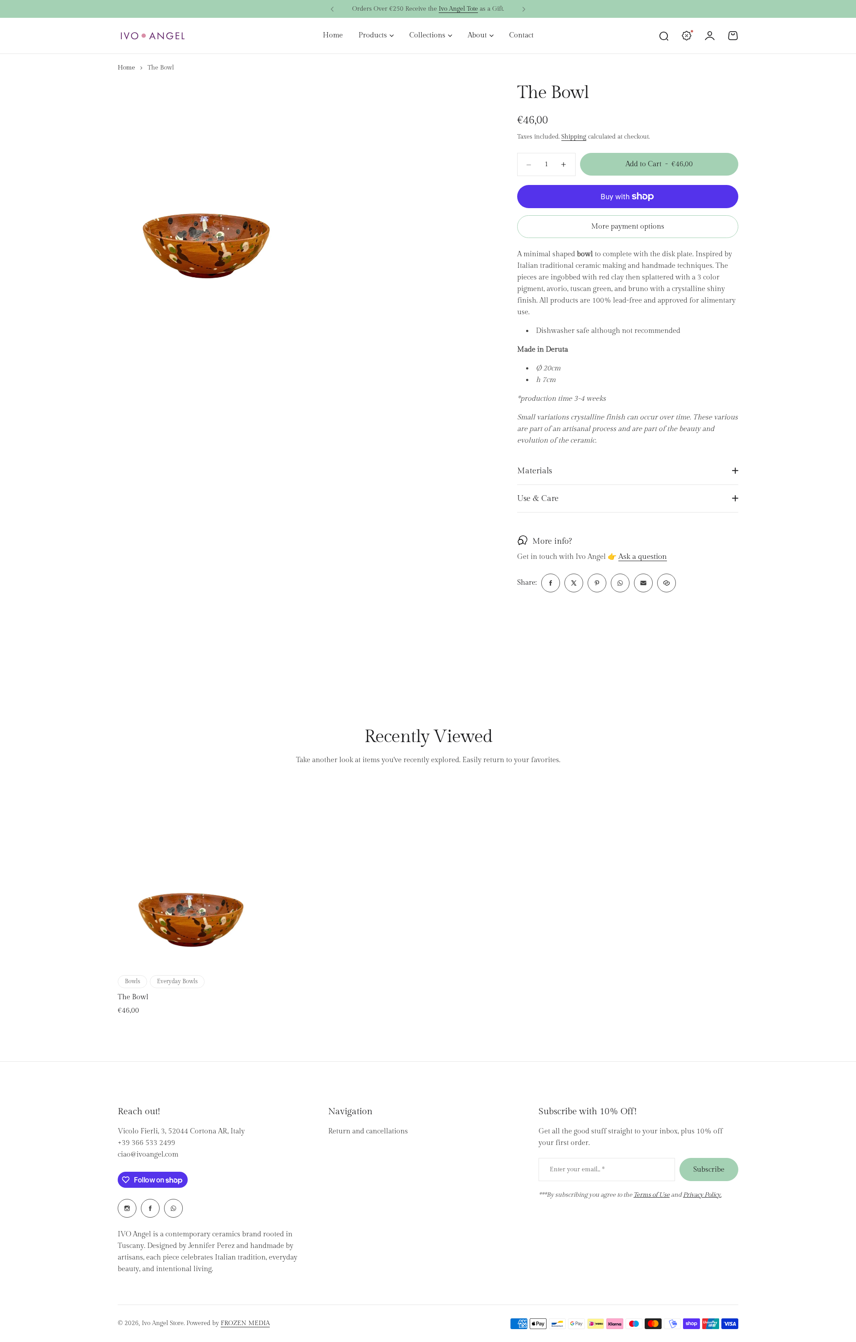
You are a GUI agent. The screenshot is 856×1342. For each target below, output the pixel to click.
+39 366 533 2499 (146, 1143)
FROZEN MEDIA (245, 1323)
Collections (427, 35)
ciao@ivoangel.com (148, 1154)
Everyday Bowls (177, 981)
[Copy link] (666, 583)
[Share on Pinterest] (597, 583)
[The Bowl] (191, 876)
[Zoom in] (207, 193)
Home (126, 67)
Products (372, 35)
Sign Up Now (472, 8)
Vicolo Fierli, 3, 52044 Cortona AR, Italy (181, 1131)
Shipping (573, 136)
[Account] (710, 35)
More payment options (627, 226)
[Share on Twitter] (573, 583)
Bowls (132, 981)
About (477, 35)
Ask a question (642, 557)
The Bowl (133, 997)
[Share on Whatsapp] (620, 583)
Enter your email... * (577, 1169)
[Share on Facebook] (550, 583)
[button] (332, 9)
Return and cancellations (368, 1131)
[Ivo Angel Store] (152, 36)
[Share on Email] (643, 583)
